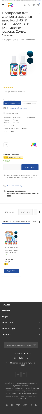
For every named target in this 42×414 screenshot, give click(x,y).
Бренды (6, 311)
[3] (8, 87)
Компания (7, 323)
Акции (5, 317)
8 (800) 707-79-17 (21, 353)
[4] (10, 87)
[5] (12, 87)
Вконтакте (18, 374)
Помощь (6, 335)
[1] (4, 87)
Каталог (6, 305)
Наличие (25, 212)
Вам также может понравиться (16, 222)
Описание (9, 212)
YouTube (23, 374)
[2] (6, 87)
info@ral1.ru (23, 358)
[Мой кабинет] (34, 5)
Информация (9, 329)
